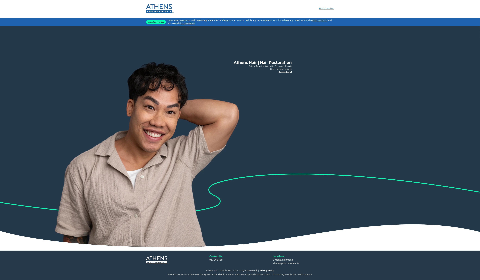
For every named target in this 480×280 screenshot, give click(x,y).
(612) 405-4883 (187, 23)
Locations (278, 256)
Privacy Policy (267, 270)
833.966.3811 (216, 259)
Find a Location (326, 8)
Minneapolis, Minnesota (286, 263)
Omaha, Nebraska (283, 259)
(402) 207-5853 (319, 20)
